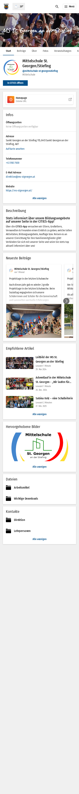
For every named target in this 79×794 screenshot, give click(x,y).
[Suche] (57, 7)
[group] (39, 301)
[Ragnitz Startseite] (6, 6)
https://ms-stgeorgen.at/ (19, 190)
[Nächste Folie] (66, 301)
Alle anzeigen (39, 414)
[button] (39, 30)
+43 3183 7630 (12, 162)
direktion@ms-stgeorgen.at (20, 176)
